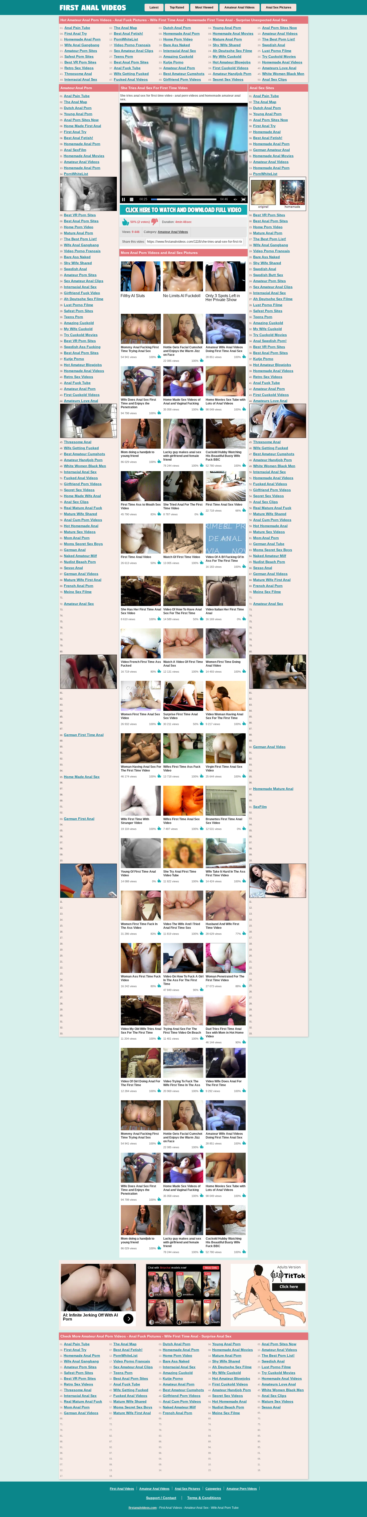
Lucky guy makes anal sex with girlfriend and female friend (182, 455)
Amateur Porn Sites (80, 51)
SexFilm (260, 807)
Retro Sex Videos (79, 68)
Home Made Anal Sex (82, 777)
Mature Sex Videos (80, 532)
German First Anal (79, 819)
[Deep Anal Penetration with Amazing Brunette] (277, 897)
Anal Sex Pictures (278, 7)
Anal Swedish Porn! (270, 341)
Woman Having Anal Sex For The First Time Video (141, 768)
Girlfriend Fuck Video (82, 293)
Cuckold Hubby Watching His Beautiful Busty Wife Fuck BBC (223, 455)
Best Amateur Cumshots (183, 74)
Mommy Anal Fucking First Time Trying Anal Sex (140, 349)
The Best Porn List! (278, 39)
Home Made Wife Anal (82, 496)
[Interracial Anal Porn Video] (88, 688)
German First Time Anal (84, 735)
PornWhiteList (126, 39)
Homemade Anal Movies (233, 33)
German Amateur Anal (271, 150)
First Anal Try (75, 33)
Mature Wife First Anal (82, 580)
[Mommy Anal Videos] (277, 210)
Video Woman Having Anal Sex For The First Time (224, 716)
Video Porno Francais (132, 45)
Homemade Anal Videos (282, 62)
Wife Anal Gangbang (81, 45)
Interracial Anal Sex (179, 51)
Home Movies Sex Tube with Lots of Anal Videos (225, 401)
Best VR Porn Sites (80, 62)
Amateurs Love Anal (279, 68)
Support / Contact (161, 1498)
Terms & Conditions (204, 1498)
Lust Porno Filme (276, 51)
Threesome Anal (78, 74)
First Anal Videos (122, 1489)
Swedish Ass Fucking (82, 347)
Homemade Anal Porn (181, 33)
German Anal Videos (81, 574)
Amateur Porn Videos (241, 1489)
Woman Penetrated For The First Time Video (225, 978)
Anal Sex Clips (274, 79)
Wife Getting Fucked (131, 74)
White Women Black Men (283, 74)
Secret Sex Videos (228, 79)
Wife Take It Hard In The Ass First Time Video (225, 873)
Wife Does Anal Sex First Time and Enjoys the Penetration (138, 403)
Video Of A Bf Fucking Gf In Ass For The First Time (225, 559)
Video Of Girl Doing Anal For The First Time (140, 1083)
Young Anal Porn (227, 28)
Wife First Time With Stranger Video (135, 821)
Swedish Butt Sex (268, 275)
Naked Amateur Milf (80, 556)
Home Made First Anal (82, 126)
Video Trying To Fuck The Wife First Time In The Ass (181, 1083)
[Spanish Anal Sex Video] (277, 688)
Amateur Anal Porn (179, 68)
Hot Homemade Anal (81, 526)
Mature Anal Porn (227, 39)
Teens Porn (123, 56)
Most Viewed (204, 7)
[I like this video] (125, 222)
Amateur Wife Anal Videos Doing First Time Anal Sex (224, 349)
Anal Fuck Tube (127, 68)
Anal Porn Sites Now (279, 28)
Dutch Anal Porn (177, 28)
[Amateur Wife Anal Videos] (277, 437)
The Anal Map (125, 28)
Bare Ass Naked (176, 45)
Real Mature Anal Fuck (83, 508)
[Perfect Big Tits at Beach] (88, 897)
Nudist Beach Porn (80, 562)
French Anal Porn (78, 586)
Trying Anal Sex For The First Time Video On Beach (182, 1030)
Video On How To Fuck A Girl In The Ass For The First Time (183, 980)
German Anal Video (269, 747)
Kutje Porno (173, 62)
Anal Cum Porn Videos (83, 520)
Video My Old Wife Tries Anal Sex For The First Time (141, 1030)
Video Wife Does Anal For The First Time (224, 1083)
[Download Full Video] (183, 213)
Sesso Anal (73, 568)
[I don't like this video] (154, 222)
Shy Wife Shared (227, 45)
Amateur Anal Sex (79, 604)
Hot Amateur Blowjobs (232, 62)
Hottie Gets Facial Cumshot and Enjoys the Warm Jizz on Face (182, 351)
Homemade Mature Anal (273, 789)
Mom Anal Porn (77, 538)
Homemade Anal (267, 132)
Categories (213, 1489)
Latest (154, 7)
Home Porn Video (178, 39)
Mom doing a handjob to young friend (137, 454)
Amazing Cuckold (178, 56)
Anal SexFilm (75, 150)
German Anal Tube (268, 544)
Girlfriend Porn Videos (182, 79)
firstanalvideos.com (143, 1508)
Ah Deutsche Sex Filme (232, 51)
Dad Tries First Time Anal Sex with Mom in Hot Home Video (225, 1032)
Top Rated (177, 7)
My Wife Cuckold (227, 56)
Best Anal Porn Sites (131, 62)
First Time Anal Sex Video (224, 504)
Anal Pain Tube (77, 28)
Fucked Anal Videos (131, 79)
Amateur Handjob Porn (232, 74)
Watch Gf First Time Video (181, 557)
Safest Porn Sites (79, 56)
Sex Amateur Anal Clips (133, 51)
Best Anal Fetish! (128, 33)
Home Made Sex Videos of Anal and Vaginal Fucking (181, 401)
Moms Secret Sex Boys (83, 544)
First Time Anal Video (136, 557)
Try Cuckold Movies (279, 56)
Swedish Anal (273, 45)
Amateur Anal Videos (239, 7)
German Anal (75, 550)
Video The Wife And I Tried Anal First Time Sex (181, 926)
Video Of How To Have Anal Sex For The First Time (182, 611)
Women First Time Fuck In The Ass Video (139, 926)
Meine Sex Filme (78, 592)
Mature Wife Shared (80, 514)
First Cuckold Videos (230, 68)
